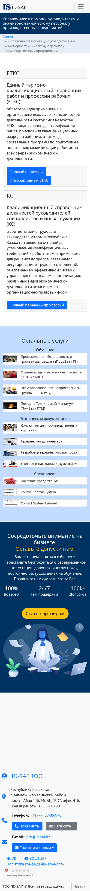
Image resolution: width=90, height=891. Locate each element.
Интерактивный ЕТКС (29, 180)
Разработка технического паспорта (49, 452)
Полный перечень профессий (37, 305)
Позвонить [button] (28, 826)
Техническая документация (42, 441)
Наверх (79, 886)
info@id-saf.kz (37, 836)
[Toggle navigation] (80, 6)
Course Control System (38, 492)
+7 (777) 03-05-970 (45, 815)
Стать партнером (45, 613)
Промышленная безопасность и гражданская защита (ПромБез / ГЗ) (49, 359)
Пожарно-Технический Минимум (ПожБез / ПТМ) (47, 406)
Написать (62, 826)
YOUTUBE (38, 858)
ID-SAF (18, 7)
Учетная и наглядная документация (49, 463)
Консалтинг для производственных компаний (49, 427)
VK (14, 858)
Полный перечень (26, 171)
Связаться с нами (34, 847)
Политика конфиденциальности (35, 864)
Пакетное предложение (40, 481)
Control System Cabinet (39, 503)
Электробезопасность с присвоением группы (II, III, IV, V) (51, 390)
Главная (9, 36)
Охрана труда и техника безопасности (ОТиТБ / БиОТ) (51, 374)
